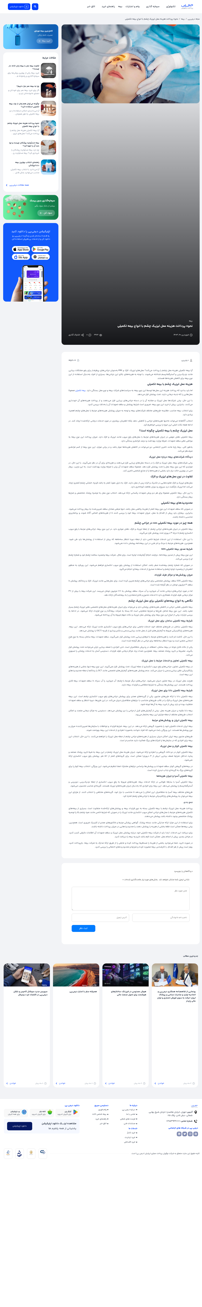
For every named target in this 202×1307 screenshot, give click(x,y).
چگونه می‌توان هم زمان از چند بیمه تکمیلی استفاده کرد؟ (24, 105)
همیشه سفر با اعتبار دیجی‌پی (83, 991)
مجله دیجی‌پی (194, 19)
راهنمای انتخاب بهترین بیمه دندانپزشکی (27, 164)
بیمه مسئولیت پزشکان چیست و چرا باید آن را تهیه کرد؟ (24, 144)
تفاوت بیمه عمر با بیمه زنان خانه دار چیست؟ (24, 67)
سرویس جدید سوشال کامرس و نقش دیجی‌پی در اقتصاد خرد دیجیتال (30, 993)
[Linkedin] (179, 1134)
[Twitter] (184, 1134)
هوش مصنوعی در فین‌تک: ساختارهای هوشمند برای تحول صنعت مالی (128, 993)
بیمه (183, 19)
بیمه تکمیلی (80, 390)
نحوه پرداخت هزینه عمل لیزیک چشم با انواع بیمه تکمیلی (23, 125)
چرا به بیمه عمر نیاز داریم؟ (28, 86)
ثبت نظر (83, 928)
